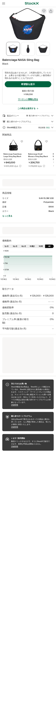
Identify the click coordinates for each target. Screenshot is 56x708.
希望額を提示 (28, 84)
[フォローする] (22, 141)
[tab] (13, 49)
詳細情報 (31, 405)
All (49, 246)
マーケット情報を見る (28, 99)
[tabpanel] (27, 24)
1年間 (41, 246)
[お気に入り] (44, 11)
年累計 (32, 246)
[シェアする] (51, 11)
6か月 (24, 246)
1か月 (7, 246)
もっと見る (7, 216)
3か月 (15, 246)
